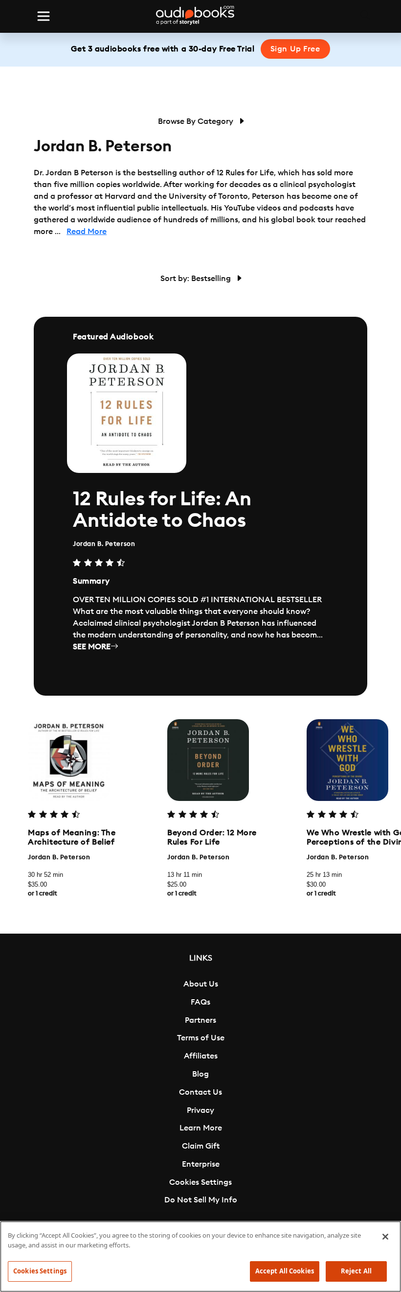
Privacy (200, 1110)
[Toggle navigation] (43, 16)
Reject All (356, 1271)
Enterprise (201, 1164)
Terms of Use (200, 1038)
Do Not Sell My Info (200, 1200)
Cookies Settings (200, 1182)
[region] (200, 1256)
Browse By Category (196, 121)
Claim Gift (201, 1146)
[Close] (385, 1236)
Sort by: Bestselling (196, 278)
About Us (200, 984)
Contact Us (200, 1092)
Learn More (200, 1128)
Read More (87, 231)
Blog (200, 1074)
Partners (200, 1020)
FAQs (200, 1002)
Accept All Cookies (284, 1271)
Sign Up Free (295, 49)
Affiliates (201, 1056)
